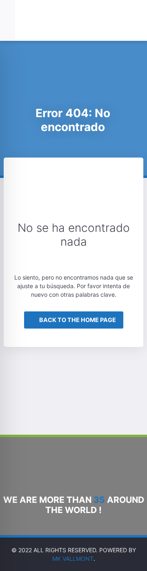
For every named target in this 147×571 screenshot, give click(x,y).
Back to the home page (77, 319)
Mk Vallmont (73, 558)
